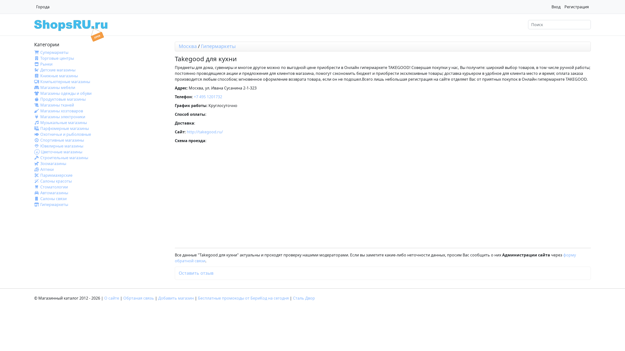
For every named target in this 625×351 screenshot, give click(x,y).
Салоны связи (53, 198)
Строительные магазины (64, 157)
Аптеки (47, 169)
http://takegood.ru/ (205, 132)
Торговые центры (57, 58)
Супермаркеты (54, 52)
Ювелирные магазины (61, 146)
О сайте (111, 298)
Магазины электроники (62, 116)
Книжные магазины (59, 75)
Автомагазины (54, 192)
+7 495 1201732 (208, 96)
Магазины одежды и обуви (66, 93)
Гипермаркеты (54, 204)
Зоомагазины (53, 163)
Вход (556, 7)
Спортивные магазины (62, 140)
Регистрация (576, 7)
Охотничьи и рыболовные (65, 134)
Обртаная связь (138, 298)
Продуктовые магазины (63, 99)
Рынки (46, 64)
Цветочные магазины (61, 152)
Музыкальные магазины (63, 122)
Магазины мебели (57, 87)
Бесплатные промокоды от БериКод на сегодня (243, 298)
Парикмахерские (56, 175)
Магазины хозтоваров (61, 111)
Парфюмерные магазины (64, 128)
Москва (188, 46)
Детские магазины (57, 70)
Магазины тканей (57, 105)
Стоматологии (54, 187)
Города (43, 7)
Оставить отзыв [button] (196, 273)
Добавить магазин (176, 298)
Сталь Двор (304, 298)
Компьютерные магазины (65, 81)
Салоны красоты (56, 181)
